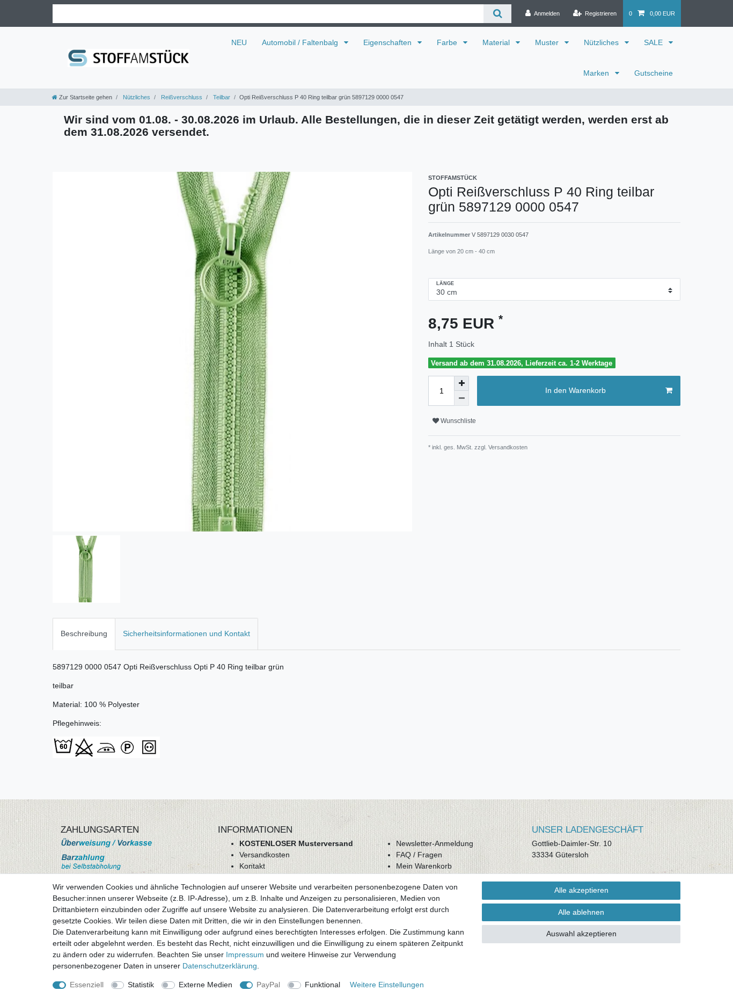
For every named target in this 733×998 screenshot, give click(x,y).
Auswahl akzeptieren (581, 933)
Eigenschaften (388, 42)
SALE (654, 42)
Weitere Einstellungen (387, 984)
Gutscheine (653, 73)
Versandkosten (264, 854)
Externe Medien (205, 984)
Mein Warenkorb (424, 866)
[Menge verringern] (461, 398)
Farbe (448, 42)
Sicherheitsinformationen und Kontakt (186, 633)
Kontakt (252, 866)
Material (497, 42)
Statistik (141, 984)
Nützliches (602, 42)
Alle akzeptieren (581, 890)
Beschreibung (84, 633)
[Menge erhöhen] (461, 383)
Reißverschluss (180, 97)
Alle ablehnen (581, 912)
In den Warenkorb (575, 390)
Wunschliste (457, 421)
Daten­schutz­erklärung (219, 965)
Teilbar (220, 97)
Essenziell (87, 984)
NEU (239, 42)
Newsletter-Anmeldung (434, 843)
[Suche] (497, 13)
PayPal (268, 984)
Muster (548, 42)
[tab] (84, 634)
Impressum (245, 954)
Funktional (322, 984)
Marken (597, 73)
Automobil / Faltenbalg (301, 42)
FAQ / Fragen (419, 854)
